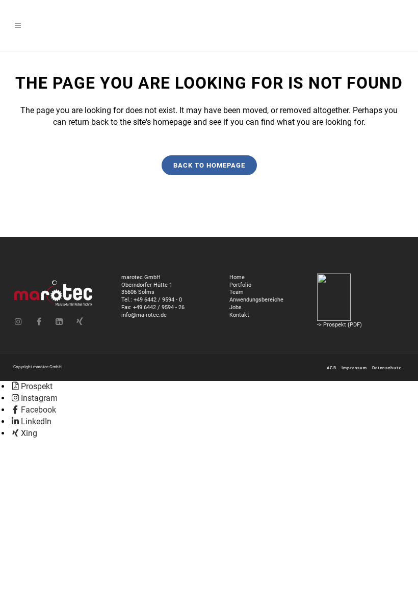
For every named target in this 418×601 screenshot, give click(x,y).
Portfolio (240, 284)
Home (237, 277)
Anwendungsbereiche (256, 299)
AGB (331, 367)
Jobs (235, 307)
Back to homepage (209, 165)
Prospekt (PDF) (342, 324)
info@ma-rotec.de (144, 314)
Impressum (354, 367)
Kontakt (239, 314)
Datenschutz (386, 367)
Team (236, 291)
